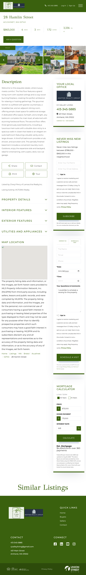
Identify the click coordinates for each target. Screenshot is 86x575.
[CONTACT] (13, 39)
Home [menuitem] (63, 513)
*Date (59, 267)
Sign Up (72, 6)
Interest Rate (63, 424)
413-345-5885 (53, 6)
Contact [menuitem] (63, 525)
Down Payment (64, 414)
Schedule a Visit (74, 241)
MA (20, 354)
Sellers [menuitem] (63, 521)
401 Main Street (19, 552)
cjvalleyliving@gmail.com (22, 547)
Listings (12, 354)
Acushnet (36, 354)
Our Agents (70, 121)
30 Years (63, 398)
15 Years (74, 398)
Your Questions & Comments (68, 286)
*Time (59, 277)
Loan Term (62, 395)
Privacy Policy (66, 207)
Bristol (26, 354)
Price (59, 404)
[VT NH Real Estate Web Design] (72, 569)
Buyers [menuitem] (63, 517)
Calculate (69, 438)
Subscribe (69, 216)
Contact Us (61, 121)
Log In (63, 6)
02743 (6, 357)
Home (4, 354)
